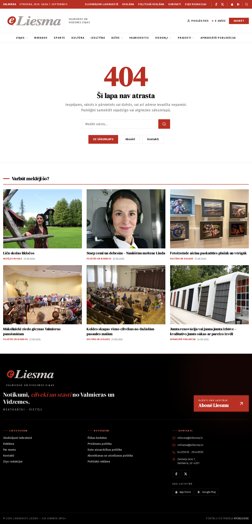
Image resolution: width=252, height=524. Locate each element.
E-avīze (220, 21)
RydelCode (241, 518)
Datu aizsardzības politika (105, 449)
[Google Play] (238, 4)
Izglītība (98, 37)
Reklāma (128, 4)
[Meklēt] (245, 4)
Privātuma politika (100, 444)
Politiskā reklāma (151, 4)
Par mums (9, 449)
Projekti (184, 37)
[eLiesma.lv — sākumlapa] (34, 21)
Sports (59, 37)
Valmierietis (139, 37)
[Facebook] (216, 4)
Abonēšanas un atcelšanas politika (110, 455)
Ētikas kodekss (97, 438)
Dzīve (115, 37)
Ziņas (20, 37)
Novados (41, 37)
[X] (222, 4)
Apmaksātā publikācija (218, 37)
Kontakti (174, 4)
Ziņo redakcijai (196, 4)
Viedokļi (161, 37)
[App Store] (232, 4)
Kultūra (77, 37)
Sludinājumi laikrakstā (101, 4)
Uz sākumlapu (103, 139)
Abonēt (239, 21)
